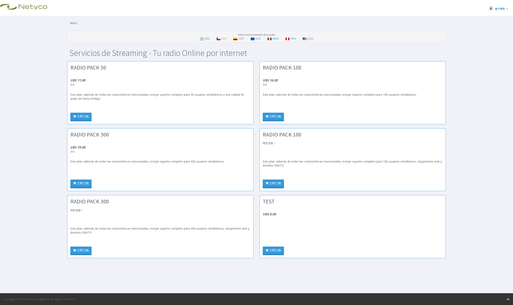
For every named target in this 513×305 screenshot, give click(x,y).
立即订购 (82, 116)
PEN (293, 38)
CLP (223, 38)
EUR (258, 38)
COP (241, 38)
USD (310, 38)
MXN (276, 38)
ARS (207, 38)
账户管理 (500, 8)
